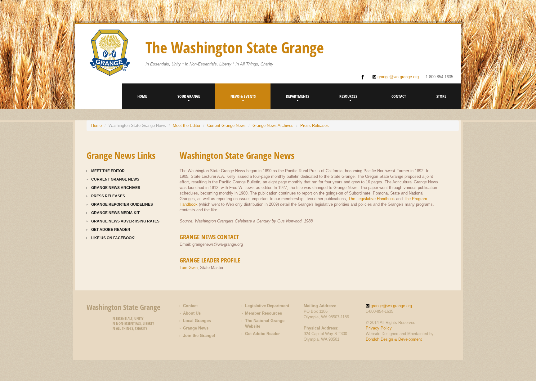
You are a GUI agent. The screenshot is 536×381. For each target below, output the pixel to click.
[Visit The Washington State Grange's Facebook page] (363, 77)
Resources (348, 96)
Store (441, 96)
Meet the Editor (186, 125)
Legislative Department (267, 305)
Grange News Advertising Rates (125, 221)
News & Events (243, 96)
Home (142, 96)
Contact (398, 96)
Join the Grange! (199, 335)
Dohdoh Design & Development (394, 339)
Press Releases (314, 125)
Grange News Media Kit (115, 213)
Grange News (195, 328)
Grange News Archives (272, 125)
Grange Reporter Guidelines (122, 204)
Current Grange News (226, 125)
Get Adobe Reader (110, 229)
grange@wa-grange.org (398, 76)
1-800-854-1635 (439, 76)
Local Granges (197, 320)
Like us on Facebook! (113, 238)
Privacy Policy (379, 328)
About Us (192, 313)
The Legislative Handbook (371, 198)
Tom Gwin (189, 267)
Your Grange (188, 96)
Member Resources (263, 313)
